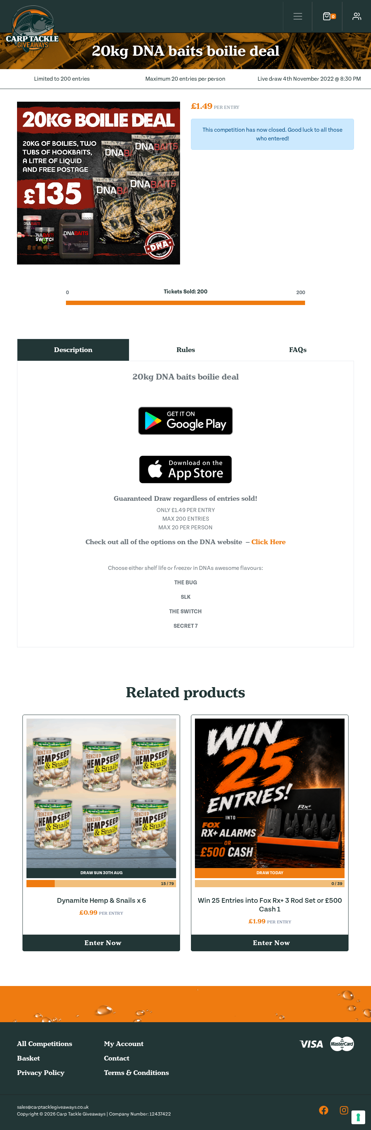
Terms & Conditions (136, 1072)
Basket (28, 1058)
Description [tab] (73, 349)
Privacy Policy (40, 1072)
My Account (123, 1043)
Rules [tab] (185, 349)
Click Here (268, 541)
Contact (116, 1058)
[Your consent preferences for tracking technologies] (358, 1117)
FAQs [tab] (298, 349)
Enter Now (102, 942)
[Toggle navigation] (297, 16)
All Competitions (44, 1043)
